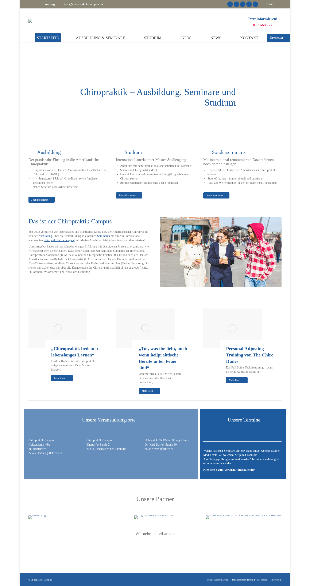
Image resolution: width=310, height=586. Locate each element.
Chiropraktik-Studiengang (59, 240)
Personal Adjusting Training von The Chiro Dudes (250, 355)
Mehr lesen (59, 378)
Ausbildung (45, 236)
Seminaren (103, 236)
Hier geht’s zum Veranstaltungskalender (229, 469)
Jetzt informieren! (262, 19)
